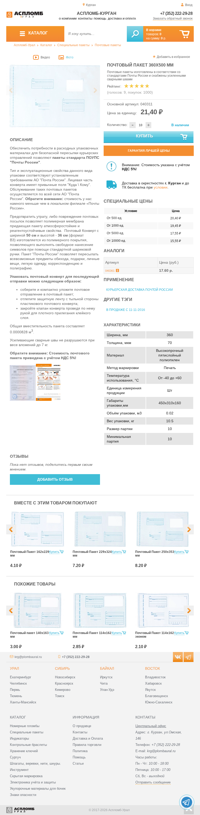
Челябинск (18, 683)
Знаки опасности (23, 795)
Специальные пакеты (73, 45)
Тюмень (16, 696)
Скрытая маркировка (26, 776)
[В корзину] (184, 34)
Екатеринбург (20, 677)
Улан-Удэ (107, 690)
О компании (68, 18)
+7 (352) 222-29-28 (176, 13)
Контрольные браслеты (28, 745)
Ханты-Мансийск (23, 702)
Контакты (85, 18)
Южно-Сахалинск (158, 702)
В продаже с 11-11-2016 (125, 310)
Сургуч (15, 757)
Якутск (150, 690)
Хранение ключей (24, 751)
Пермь (15, 690)
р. (163, 38)
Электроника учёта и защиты (33, 782)
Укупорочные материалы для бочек (38, 788)
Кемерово (62, 690)
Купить (144, 136)
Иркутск (106, 677)
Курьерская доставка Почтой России (139, 290)
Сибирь (62, 668)
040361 (110, 270)
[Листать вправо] (95, 90)
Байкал (107, 668)
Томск (59, 696)
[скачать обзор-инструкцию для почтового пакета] (49, 399)
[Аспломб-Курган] (24, 17)
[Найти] (135, 34)
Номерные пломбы (24, 726)
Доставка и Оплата (88, 738)
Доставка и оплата (122, 18)
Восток (152, 668)
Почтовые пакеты (108, 45)
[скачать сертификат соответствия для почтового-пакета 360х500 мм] (23, 399)
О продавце (82, 726)
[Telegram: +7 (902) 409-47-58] (186, 802)
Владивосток (155, 677)
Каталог (46, 45)
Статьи (78, 763)
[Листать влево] (11, 90)
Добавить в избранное (173, 57)
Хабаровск (153, 683)
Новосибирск (65, 677)
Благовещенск (156, 696)
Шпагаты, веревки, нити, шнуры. (35, 763)
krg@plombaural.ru (28, 657)
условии (160, 187)
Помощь (100, 18)
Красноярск (64, 683)
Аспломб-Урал (24, 45)
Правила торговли (87, 745)
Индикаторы (19, 738)
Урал (14, 668)
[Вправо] (189, 529)
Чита (104, 683)
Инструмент (19, 770)
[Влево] (11, 529)
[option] (53, 96)
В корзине (153, 30)
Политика (80, 751)
